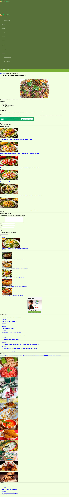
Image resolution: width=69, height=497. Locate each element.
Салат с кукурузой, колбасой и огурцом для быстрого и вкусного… (13, 277)
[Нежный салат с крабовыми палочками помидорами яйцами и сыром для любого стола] (9, 165)
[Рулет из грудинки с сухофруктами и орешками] (9, 366)
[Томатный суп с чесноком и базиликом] (9, 429)
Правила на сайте (7, 20)
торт (56, 355)
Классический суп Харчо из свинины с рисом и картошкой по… (13, 295)
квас (20, 355)
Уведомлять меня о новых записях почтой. (8, 232)
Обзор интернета (7, 61)
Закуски (3, 36)
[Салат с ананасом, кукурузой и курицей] (9, 418)
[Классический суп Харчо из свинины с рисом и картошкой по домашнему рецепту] (7, 294)
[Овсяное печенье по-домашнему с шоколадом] (9, 481)
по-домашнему (37, 355)
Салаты (3, 32)
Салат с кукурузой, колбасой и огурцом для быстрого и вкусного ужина (16, 139)
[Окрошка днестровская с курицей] (9, 450)
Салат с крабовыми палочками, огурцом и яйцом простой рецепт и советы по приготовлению (21, 195)
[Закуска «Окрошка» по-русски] (9, 460)
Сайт (1, 227)
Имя (1, 223)
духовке (15, 355)
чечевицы (9, 122)
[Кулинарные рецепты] (5, 2)
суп (51, 355)
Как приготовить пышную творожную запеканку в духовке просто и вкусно (15, 286)
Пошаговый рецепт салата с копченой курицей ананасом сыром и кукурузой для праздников (21, 209)
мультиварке (27, 355)
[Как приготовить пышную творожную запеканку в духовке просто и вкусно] (7, 285)
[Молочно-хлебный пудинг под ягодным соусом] (9, 471)
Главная (1, 73)
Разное (3, 53)
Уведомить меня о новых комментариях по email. (9, 230)
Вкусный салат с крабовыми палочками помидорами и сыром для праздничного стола (19, 181)
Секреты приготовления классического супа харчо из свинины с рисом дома (15, 268)
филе (58, 355)
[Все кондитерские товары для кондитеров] (9, 387)
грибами (6, 355)
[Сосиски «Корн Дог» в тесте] (9, 439)
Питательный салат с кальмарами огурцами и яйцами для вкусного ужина (15, 248)
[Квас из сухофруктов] (9, 408)
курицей (24, 355)
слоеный (49, 355)
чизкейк (60, 355)
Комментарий (2, 222)
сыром (54, 355)
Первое (3, 24)
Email (1, 225)
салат (6, 122)
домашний (12, 355)
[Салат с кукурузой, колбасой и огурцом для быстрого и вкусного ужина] (9, 137)
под (40, 355)
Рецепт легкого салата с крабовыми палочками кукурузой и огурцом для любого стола (19, 153)
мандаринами (2, 122)
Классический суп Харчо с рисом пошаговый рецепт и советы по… (13, 259)
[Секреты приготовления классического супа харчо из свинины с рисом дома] (7, 267)
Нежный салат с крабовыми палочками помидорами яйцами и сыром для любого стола (20, 167)
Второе (3, 28)
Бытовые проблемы (7, 57)
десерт (9, 355)
